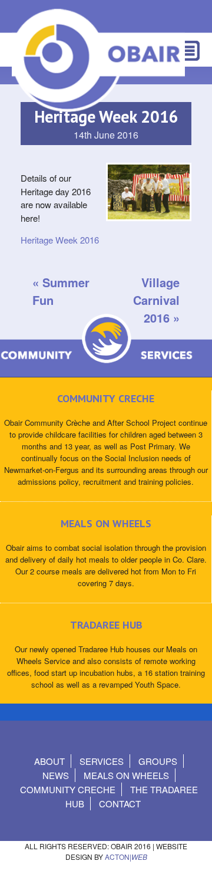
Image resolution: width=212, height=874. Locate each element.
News (55, 775)
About (49, 761)
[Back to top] (193, 853)
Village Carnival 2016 (156, 300)
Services (102, 761)
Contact (120, 803)
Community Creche (67, 789)
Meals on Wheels (126, 775)
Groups (157, 761)
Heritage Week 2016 (60, 240)
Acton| (126, 857)
